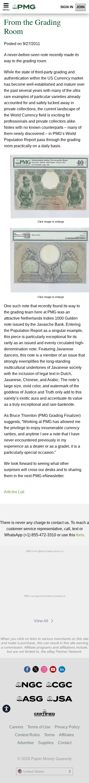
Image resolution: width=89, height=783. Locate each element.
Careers (16, 727)
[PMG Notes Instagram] (44, 670)
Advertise (25, 743)
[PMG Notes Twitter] (35, 670)
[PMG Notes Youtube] (53, 670)
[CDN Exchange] (56, 607)
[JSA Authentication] (59, 698)
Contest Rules (27, 735)
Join (80, 7)
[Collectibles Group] (44, 713)
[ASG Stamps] (30, 698)
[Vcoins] (44, 575)
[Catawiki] (31, 607)
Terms (49, 735)
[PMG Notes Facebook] (27, 670)
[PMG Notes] (25, 7)
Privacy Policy (67, 727)
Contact (64, 743)
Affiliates (66, 735)
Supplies (46, 743)
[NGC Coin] (29, 684)
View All (41, 621)
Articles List (14, 492)
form (80, 535)
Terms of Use (38, 727)
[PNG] (56, 562)
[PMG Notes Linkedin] (62, 670)
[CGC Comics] (59, 684)
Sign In (66, 7)
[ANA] (31, 562)
